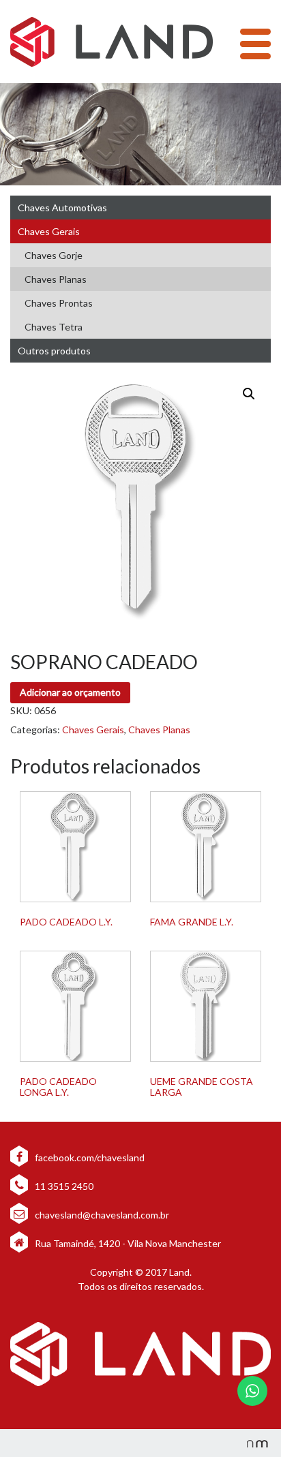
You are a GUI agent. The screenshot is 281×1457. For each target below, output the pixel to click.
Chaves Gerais (49, 231)
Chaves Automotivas (62, 207)
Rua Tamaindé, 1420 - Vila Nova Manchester (128, 1243)
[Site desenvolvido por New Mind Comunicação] (250, 1443)
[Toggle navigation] (255, 44)
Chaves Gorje (54, 255)
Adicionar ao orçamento (70, 692)
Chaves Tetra (54, 327)
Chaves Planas (56, 279)
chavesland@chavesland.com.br (101, 1215)
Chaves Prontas (59, 303)
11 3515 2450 (63, 1186)
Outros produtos (54, 350)
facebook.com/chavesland (89, 1157)
